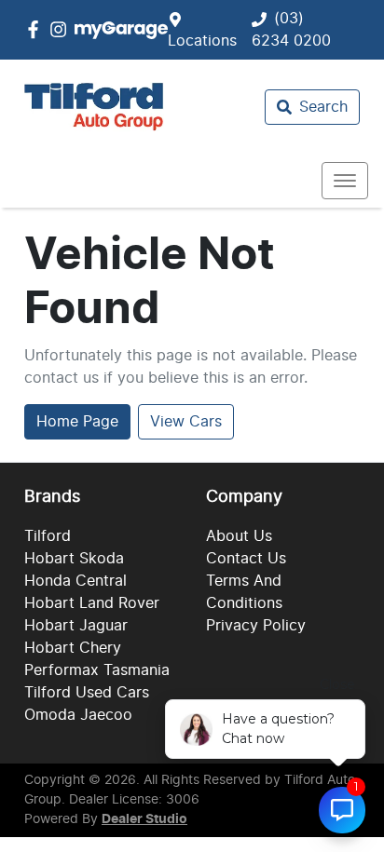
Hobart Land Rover (91, 603)
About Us (239, 536)
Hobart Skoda (74, 558)
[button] (345, 180)
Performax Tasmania (97, 670)
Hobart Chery (72, 648)
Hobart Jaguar (76, 625)
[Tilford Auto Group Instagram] (62, 29)
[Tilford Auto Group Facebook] (36, 29)
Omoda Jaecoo (78, 715)
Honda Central (75, 581)
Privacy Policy (256, 625)
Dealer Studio (144, 819)
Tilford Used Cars (86, 692)
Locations (202, 41)
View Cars (186, 421)
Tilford (47, 536)
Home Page (77, 421)
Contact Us (246, 558)
